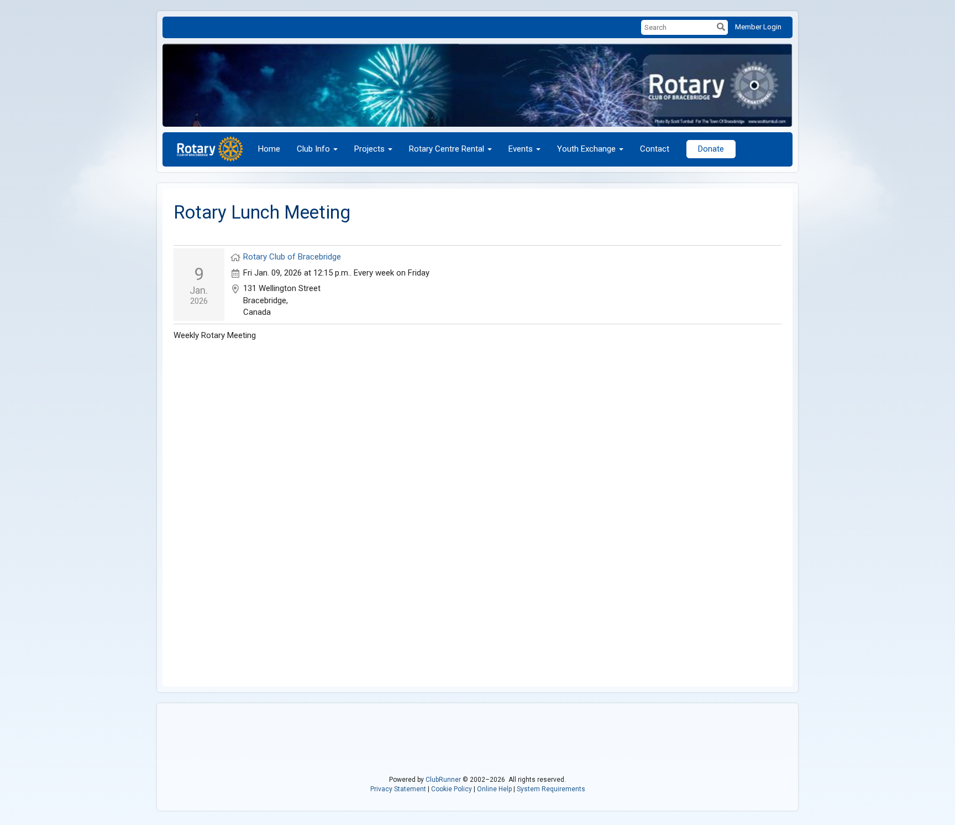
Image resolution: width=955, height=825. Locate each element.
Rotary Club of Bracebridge (292, 257)
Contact (654, 149)
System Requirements (551, 789)
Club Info (313, 149)
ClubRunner (443, 780)
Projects (369, 149)
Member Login (758, 27)
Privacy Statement (398, 789)
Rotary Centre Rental (446, 149)
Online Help (494, 789)
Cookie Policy (451, 789)
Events (520, 149)
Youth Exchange (586, 149)
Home (269, 149)
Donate (711, 149)
